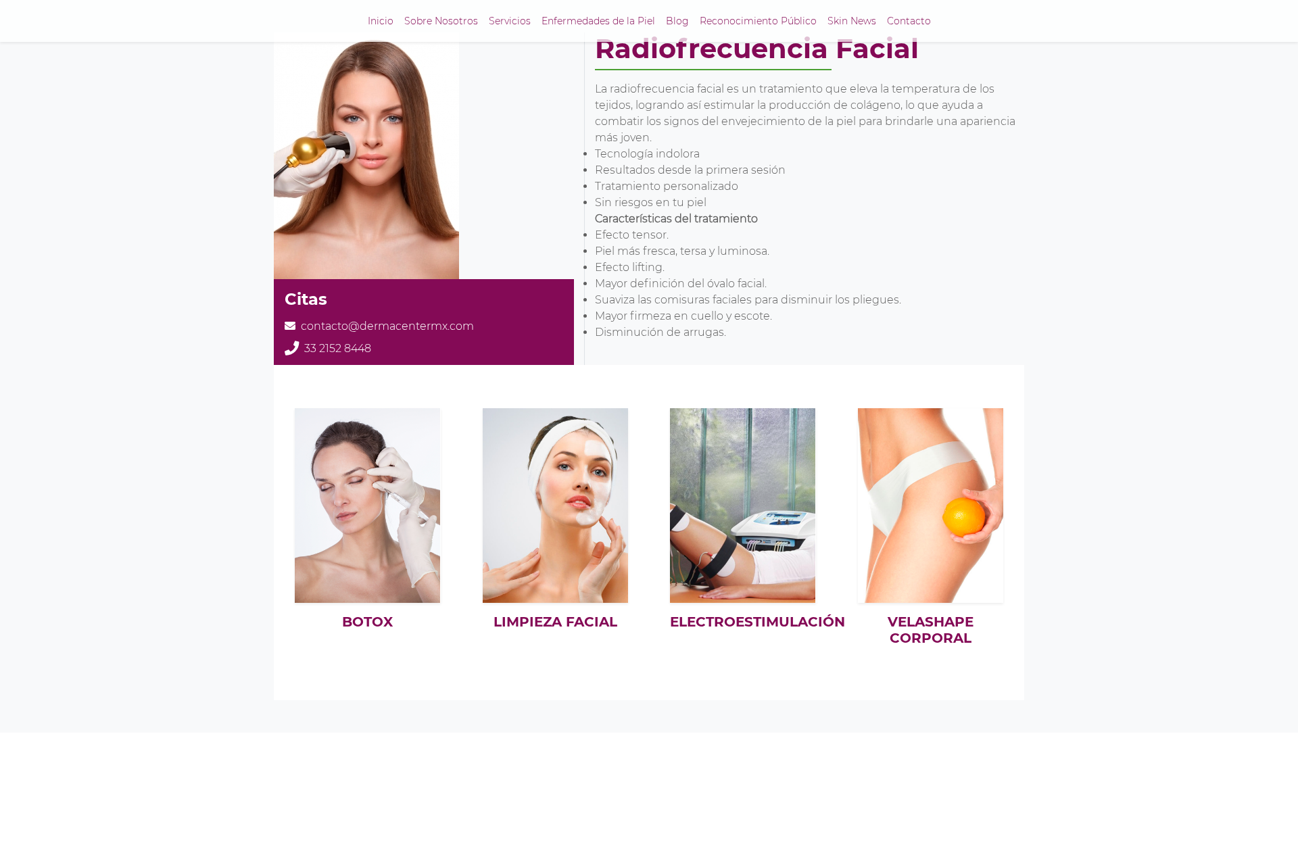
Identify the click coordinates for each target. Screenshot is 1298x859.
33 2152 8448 (337, 348)
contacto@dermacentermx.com (387, 326)
